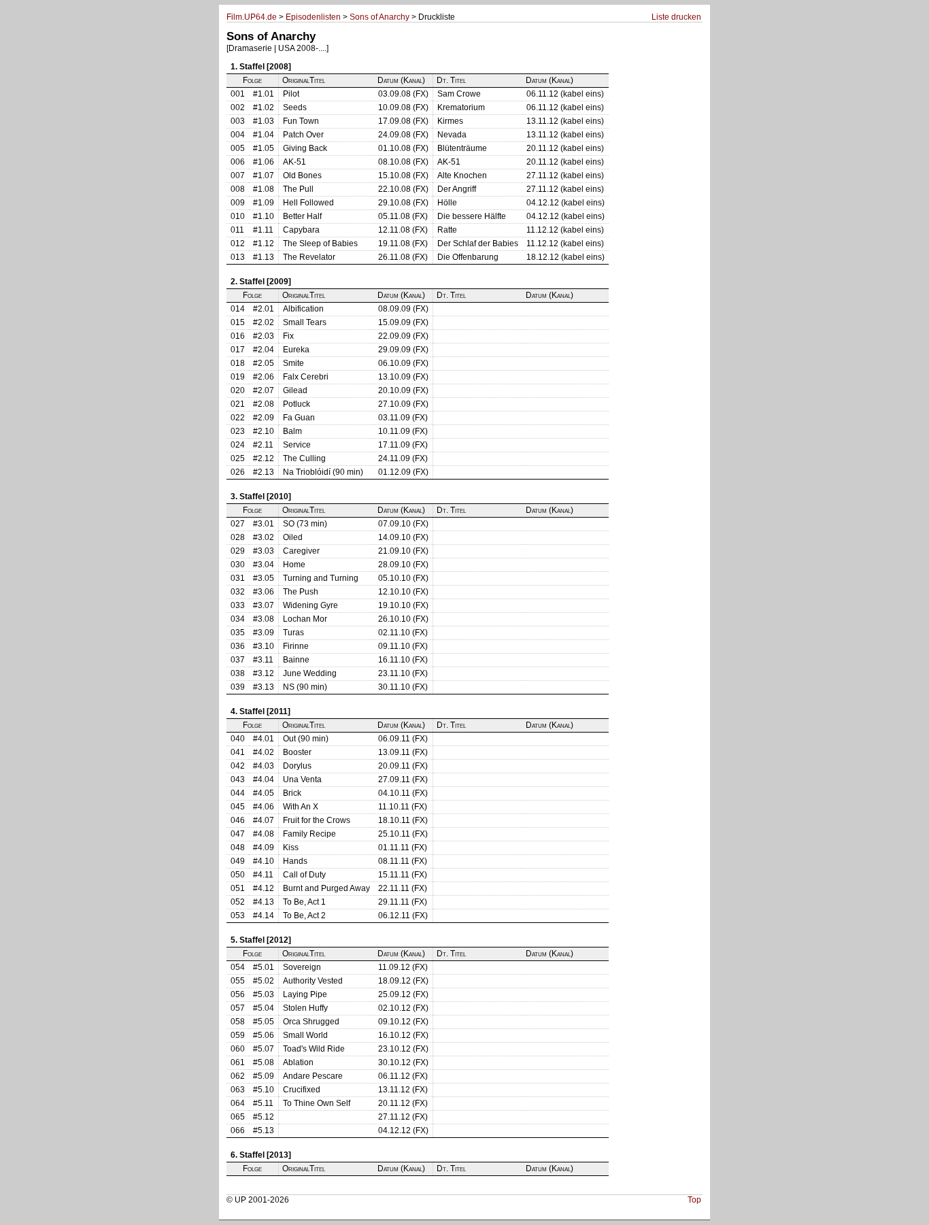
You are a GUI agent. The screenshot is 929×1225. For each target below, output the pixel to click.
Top (694, 1200)
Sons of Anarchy (379, 17)
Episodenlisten (313, 17)
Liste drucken (676, 17)
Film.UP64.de (251, 17)
